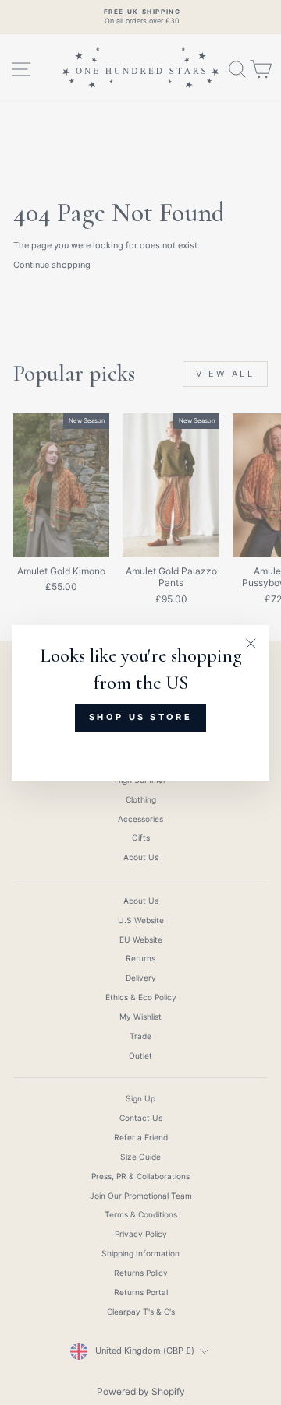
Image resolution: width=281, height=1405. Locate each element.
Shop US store (140, 716)
